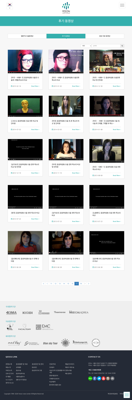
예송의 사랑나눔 (69, 367)
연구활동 (8, 376)
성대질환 (18, 367)
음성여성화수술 (20, 373)
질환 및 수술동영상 (27, 36)
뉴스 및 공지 (9, 380)
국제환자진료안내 (54, 379)
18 (81, 283)
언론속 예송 (68, 370)
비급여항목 (52, 382)
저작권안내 (123, 394)
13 (60, 283)
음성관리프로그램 (37, 370)
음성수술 (18, 370)
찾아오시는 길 (9, 383)
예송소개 (8, 367)
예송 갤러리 (68, 373)
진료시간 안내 (9, 373)
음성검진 (34, 367)
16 (72, 283)
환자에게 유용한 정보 (55, 385)
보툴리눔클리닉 (20, 376)
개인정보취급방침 (113, 394)
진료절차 (51, 367)
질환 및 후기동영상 (21, 380)
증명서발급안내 (53, 375)
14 (64, 283)
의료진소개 (9, 370)
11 (51, 283)
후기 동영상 (66, 36)
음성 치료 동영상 (104, 36)
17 (76, 283)
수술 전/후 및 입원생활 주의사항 (57, 371)
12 (55, 283)
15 (68, 283)
